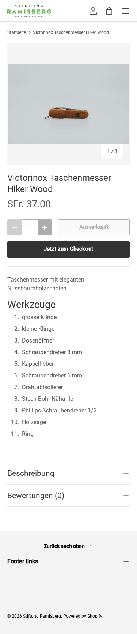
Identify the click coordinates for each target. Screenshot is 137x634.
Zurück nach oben (65, 546)
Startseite (16, 32)
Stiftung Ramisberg (42, 616)
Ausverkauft (94, 227)
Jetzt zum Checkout (68, 249)
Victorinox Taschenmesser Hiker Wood (71, 32)
